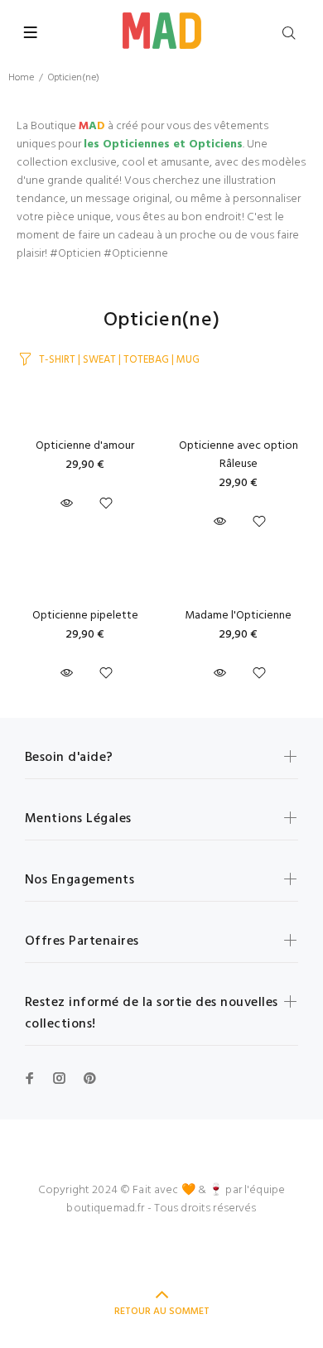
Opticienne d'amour (85, 445)
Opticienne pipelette (85, 615)
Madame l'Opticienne (238, 615)
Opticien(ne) (73, 78)
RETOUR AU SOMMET (162, 1311)
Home (21, 78)
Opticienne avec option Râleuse (238, 455)
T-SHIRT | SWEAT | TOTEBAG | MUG (119, 359)
